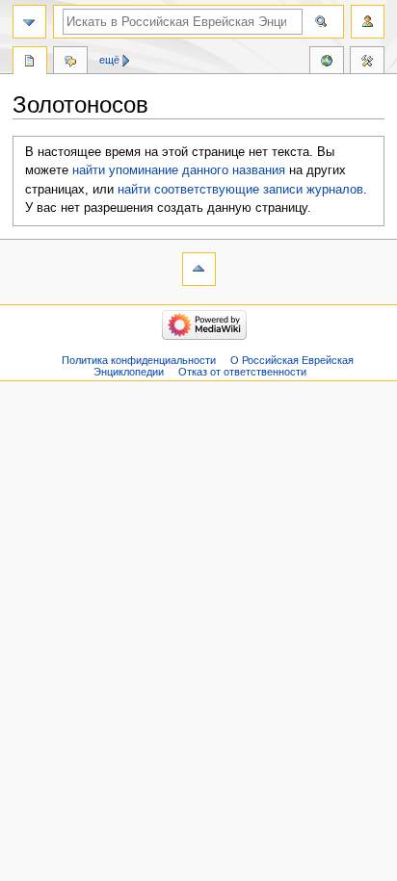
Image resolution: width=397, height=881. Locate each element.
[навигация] (29, 22)
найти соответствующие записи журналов (240, 189)
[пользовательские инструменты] (367, 22)
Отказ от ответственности (242, 371)
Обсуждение (70, 62)
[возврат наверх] (199, 269)
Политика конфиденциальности (139, 360)
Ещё (109, 59)
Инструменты (367, 62)
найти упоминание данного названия (178, 170)
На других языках (326, 62)
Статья (29, 62)
